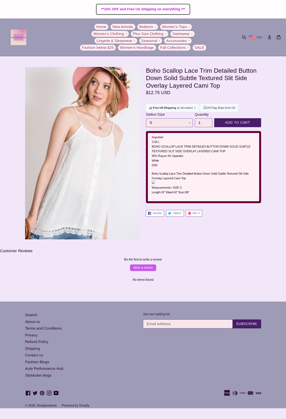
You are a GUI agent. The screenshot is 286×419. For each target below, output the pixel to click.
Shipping (32, 348)
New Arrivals (122, 27)
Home (101, 27)
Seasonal (151, 40)
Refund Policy (36, 342)
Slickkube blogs (38, 375)
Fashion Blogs (37, 362)
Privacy (31, 335)
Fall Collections (175, 47)
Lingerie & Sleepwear (117, 40)
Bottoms (148, 26)
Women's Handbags (137, 47)
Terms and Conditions (43, 328)
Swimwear (183, 33)
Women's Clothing (111, 33)
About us (32, 322)
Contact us (34, 355)
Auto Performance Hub (44, 369)
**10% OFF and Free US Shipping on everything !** (143, 9)
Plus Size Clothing (150, 33)
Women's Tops (177, 26)
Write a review (143, 267)
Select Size (155, 114)
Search (31, 315)
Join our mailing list (156, 314)
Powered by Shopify (75, 405)
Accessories (179, 40)
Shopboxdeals (47, 405)
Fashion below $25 (98, 47)
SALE (199, 47)
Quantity (202, 114)
